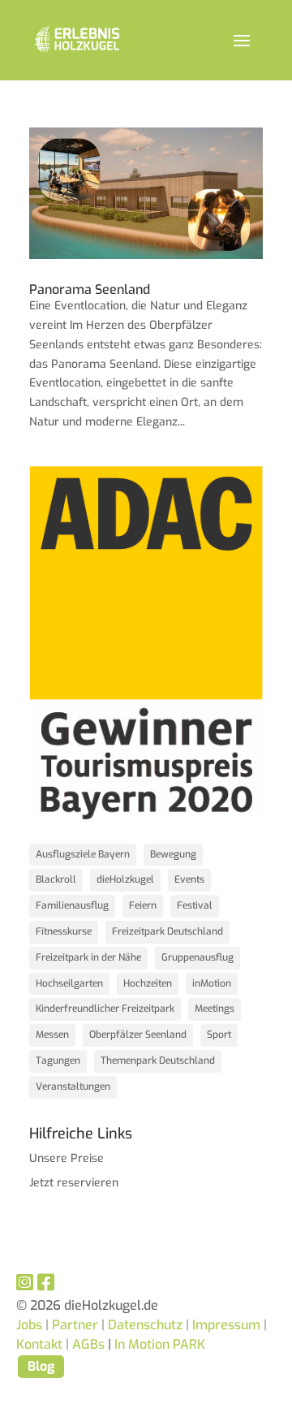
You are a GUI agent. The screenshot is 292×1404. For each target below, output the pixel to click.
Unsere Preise (66, 1158)
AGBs (88, 1344)
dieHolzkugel (125, 879)
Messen (52, 1034)
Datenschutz (145, 1324)
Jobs (29, 1324)
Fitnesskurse (64, 931)
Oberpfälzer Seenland (138, 1034)
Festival (195, 905)
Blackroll (56, 879)
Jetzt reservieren (73, 1182)
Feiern (143, 905)
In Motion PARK (159, 1344)
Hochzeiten (147, 983)
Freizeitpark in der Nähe (88, 957)
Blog (41, 1366)
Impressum (226, 1324)
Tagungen (58, 1060)
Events (189, 879)
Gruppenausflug (197, 957)
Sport (219, 1034)
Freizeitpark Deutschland (167, 931)
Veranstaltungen (73, 1086)
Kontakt (42, 1344)
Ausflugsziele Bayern (83, 854)
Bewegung (173, 854)
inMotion (211, 983)
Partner (75, 1324)
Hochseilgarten (69, 983)
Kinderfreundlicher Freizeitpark (105, 1008)
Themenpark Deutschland (158, 1060)
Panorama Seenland (89, 289)
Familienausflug (72, 905)
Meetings (214, 1008)
